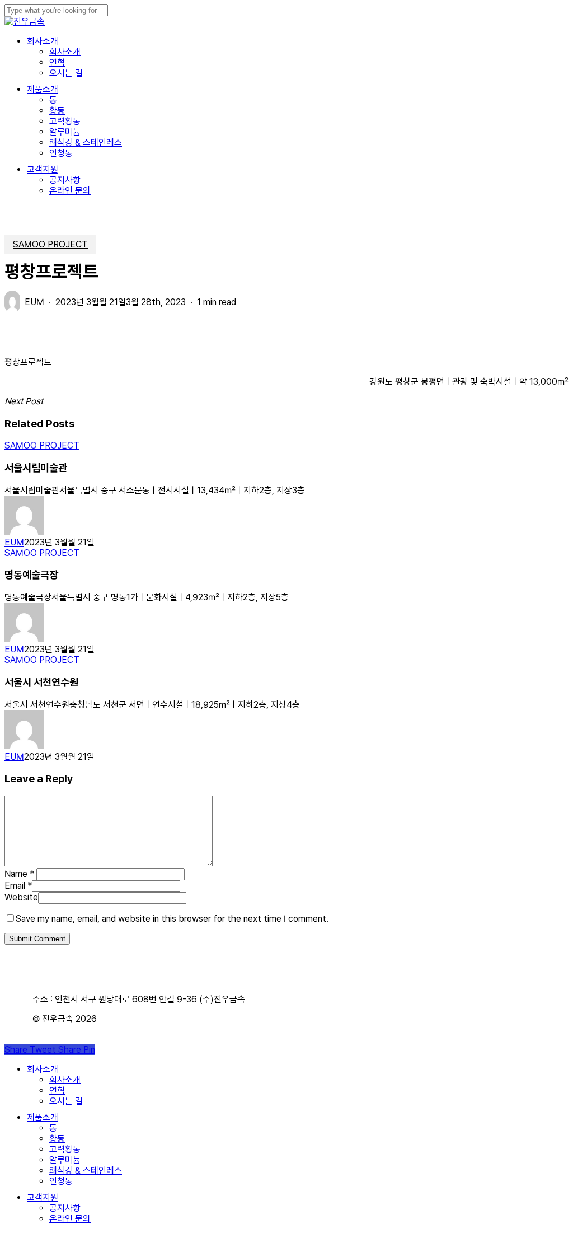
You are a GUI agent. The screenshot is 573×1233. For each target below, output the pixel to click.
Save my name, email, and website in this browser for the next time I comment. (172, 918)
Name (19, 873)
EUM (34, 302)
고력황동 (65, 1149)
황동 (57, 1138)
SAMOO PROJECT (50, 244)
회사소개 (42, 1069)
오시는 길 (66, 1101)
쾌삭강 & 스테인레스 (85, 1170)
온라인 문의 (70, 1218)
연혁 (57, 1090)
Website (21, 897)
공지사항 (65, 1208)
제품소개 (42, 1117)
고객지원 (42, 1197)
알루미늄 (65, 1160)
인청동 (61, 1181)
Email (18, 885)
